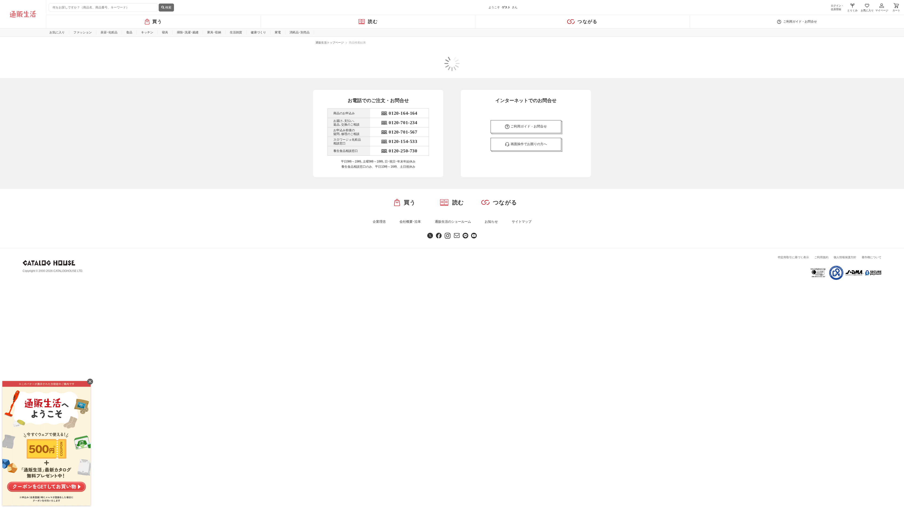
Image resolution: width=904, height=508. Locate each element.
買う (157, 21)
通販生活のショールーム (453, 221)
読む (373, 21)
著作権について (871, 257)
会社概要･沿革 (410, 221)
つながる (587, 21)
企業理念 (379, 221)
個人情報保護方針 (845, 257)
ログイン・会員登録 (837, 7)
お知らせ (491, 221)
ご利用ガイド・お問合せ (800, 21)
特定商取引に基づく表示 (793, 257)
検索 (167, 7)
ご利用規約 (821, 257)
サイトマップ (522, 221)
